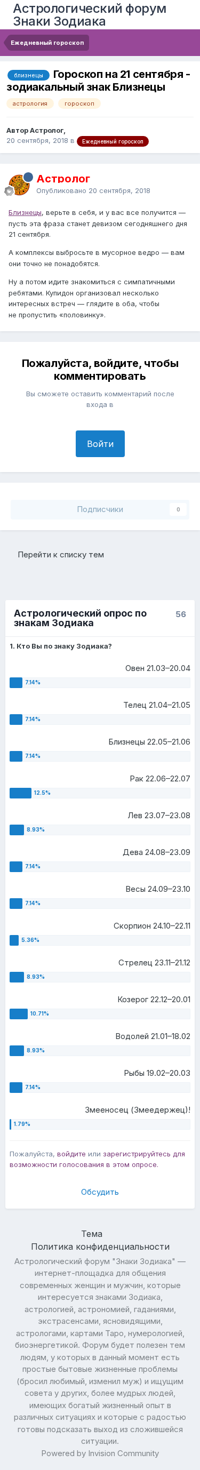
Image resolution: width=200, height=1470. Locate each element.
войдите (71, 1153)
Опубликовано (93, 190)
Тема (93, 1233)
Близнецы (25, 212)
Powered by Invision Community (100, 1453)
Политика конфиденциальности (100, 1246)
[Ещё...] (180, 184)
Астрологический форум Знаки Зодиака (89, 15)
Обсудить (100, 1192)
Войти (100, 443)
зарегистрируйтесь (137, 1153)
